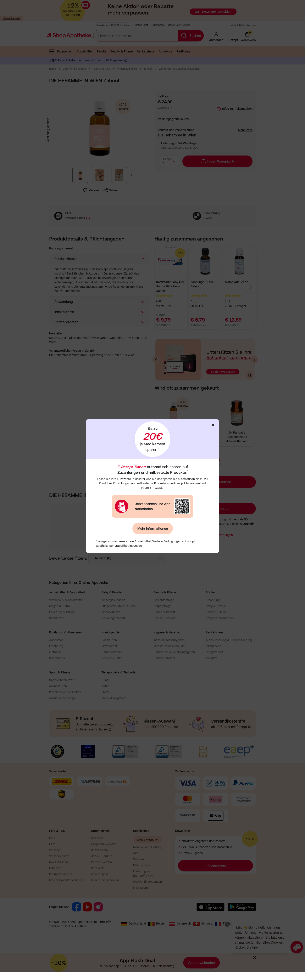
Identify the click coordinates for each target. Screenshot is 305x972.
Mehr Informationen (152, 528)
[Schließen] (213, 425)
